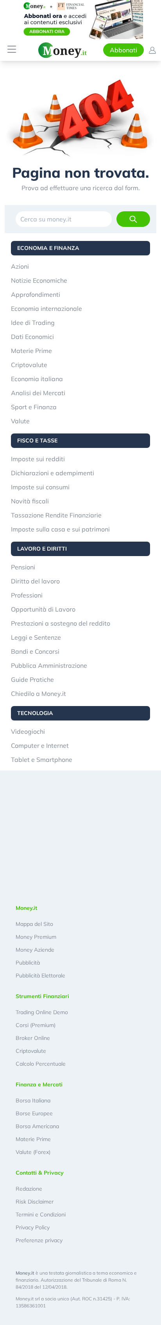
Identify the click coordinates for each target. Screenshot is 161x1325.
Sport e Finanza (34, 407)
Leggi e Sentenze (36, 637)
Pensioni (23, 567)
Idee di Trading (33, 322)
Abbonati (123, 50)
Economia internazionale (46, 308)
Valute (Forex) (33, 1152)
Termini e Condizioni (41, 1214)
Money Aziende (35, 949)
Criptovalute (29, 365)
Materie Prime (31, 351)
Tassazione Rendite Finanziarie (56, 515)
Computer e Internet (40, 745)
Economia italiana (37, 379)
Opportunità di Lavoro (43, 609)
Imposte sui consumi (40, 487)
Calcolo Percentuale (41, 1063)
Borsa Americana (37, 1126)
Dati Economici (32, 337)
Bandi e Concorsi (35, 651)
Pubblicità (28, 962)
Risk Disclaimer (35, 1201)
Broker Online (33, 1037)
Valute (20, 421)
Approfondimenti (35, 294)
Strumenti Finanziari (42, 996)
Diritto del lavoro (35, 581)
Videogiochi (28, 731)
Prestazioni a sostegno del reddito (60, 623)
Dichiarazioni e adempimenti (52, 473)
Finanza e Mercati (39, 1084)
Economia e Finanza (48, 247)
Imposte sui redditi (38, 459)
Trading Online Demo (42, 1012)
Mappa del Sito (34, 923)
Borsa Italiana (33, 1100)
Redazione (29, 1188)
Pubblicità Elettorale (40, 975)
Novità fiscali (30, 501)
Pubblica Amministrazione (49, 665)
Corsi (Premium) (35, 1025)
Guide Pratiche (32, 679)
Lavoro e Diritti (42, 548)
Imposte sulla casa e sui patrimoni (60, 529)
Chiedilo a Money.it (38, 693)
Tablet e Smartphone (41, 759)
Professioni (27, 595)
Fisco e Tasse (37, 440)
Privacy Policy (33, 1227)
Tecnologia (35, 713)
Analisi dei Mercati (38, 393)
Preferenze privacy (39, 1240)
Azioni (20, 266)
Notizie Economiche (39, 280)
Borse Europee (34, 1113)
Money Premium (36, 936)
